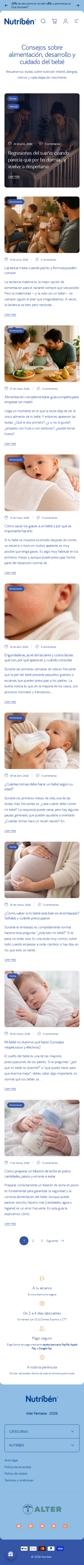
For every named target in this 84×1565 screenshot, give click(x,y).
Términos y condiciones (19, 1480)
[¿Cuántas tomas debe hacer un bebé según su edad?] (42, 741)
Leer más (14, 176)
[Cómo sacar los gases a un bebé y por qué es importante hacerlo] (42, 482)
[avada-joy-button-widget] (10, 1554)
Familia (12, 98)
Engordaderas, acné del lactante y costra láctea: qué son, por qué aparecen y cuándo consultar (38, 657)
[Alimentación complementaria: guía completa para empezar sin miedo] (42, 353)
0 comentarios (52, 143)
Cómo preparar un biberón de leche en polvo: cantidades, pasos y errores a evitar (37, 1173)
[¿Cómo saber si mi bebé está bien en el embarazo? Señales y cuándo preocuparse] (42, 870)
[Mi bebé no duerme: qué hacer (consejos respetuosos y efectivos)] (42, 999)
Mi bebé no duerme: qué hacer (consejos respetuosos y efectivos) (34, 1044)
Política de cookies (16, 1474)
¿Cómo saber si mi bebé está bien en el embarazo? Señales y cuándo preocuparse (41, 915)
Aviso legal (11, 1460)
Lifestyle (13, 106)
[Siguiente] (78, 5)
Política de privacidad (17, 1467)
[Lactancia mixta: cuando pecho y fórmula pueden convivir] (42, 225)
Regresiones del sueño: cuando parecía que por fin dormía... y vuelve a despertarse (38, 159)
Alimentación (15, 201)
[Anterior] (6, 5)
